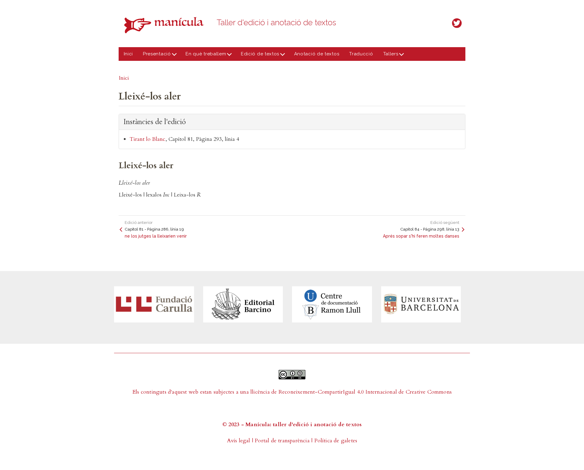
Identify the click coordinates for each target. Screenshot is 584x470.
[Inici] (165, 25)
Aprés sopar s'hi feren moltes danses (421, 236)
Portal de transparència (282, 440)
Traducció (361, 54)
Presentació (154, 56)
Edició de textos (257, 56)
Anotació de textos (316, 54)
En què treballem (203, 56)
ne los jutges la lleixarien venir (156, 236)
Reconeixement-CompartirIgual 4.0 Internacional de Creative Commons (365, 392)
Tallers (388, 56)
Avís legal (238, 440)
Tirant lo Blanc (147, 139)
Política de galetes (335, 440)
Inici (128, 54)
